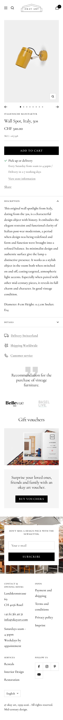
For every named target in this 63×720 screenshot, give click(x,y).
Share (8, 187)
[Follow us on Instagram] (47, 667)
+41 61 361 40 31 (13, 614)
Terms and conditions (42, 607)
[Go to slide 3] (26, 106)
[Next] (57, 107)
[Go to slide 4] (29, 106)
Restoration (11, 680)
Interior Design (14, 672)
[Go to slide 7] (39, 106)
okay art (11, 705)
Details (9, 322)
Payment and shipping (43, 593)
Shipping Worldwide (24, 345)
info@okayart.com (16, 620)
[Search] (12, 8)
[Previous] (5, 107)
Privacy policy (44, 617)
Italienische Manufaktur (20, 114)
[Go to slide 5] (33, 106)
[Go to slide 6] (36, 106)
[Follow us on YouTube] (39, 674)
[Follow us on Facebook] (39, 667)
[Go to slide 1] (20, 106)
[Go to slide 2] (23, 106)
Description (12, 201)
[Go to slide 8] (42, 106)
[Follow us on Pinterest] (55, 667)
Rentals (9, 664)
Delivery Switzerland (24, 335)
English (10, 693)
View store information (22, 178)
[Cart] (57, 8)
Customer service (21, 355)
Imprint (40, 625)
